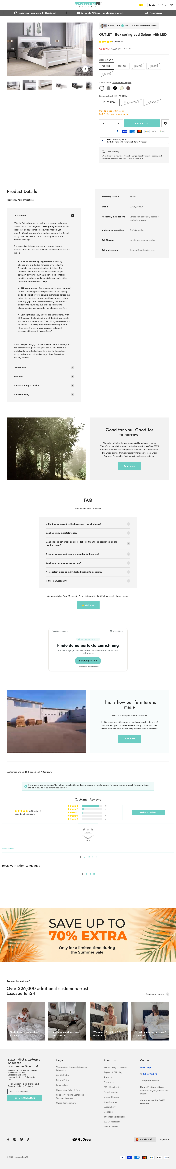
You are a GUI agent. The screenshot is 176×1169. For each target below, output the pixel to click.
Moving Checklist (111, 1097)
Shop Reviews (110, 1102)
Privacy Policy (62, 1080)
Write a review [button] (148, 812)
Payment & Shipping (113, 1072)
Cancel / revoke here (66, 1103)
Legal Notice (62, 1085)
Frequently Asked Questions (20, 200)
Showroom (109, 1082)
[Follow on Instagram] (14, 1139)
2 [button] (84, 857)
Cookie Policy (62, 1075)
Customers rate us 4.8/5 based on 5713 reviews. (29, 772)
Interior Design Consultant (115, 1067)
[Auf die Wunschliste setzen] (165, 123)
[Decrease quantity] (103, 123)
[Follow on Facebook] (8, 1139)
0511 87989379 (149, 1074)
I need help (145, 1067)
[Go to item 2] (29, 85)
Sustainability (110, 1107)
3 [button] (89, 857)
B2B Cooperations (112, 1122)
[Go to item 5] (77, 86)
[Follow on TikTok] (28, 1139)
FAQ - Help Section (112, 1087)
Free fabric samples (121, 82)
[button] (105, 41)
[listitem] (25, 1063)
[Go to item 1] (13, 86)
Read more (129, 466)
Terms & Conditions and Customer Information (71, 1068)
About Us (108, 1077)
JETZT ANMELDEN (25, 1098)
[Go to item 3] (45, 85)
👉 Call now (88, 605)
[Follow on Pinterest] (21, 1139)
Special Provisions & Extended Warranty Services (70, 1096)
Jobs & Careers (111, 1126)
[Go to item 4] (61, 86)
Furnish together (111, 1092)
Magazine (108, 1112)
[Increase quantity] (119, 123)
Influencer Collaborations (115, 1117)
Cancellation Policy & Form (68, 1090)
